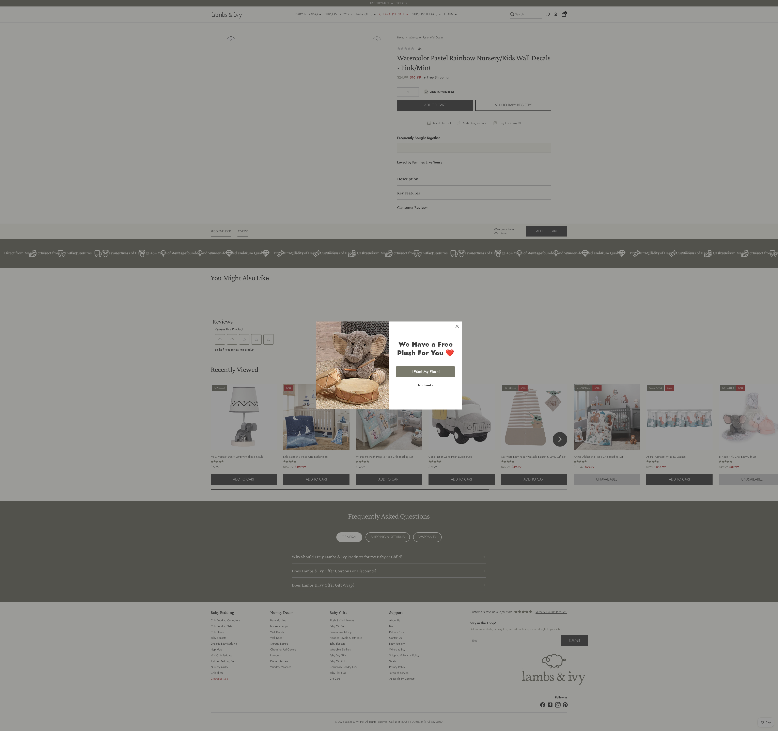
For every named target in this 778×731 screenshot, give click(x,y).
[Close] (457, 326)
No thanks (425, 385)
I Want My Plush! (425, 371)
